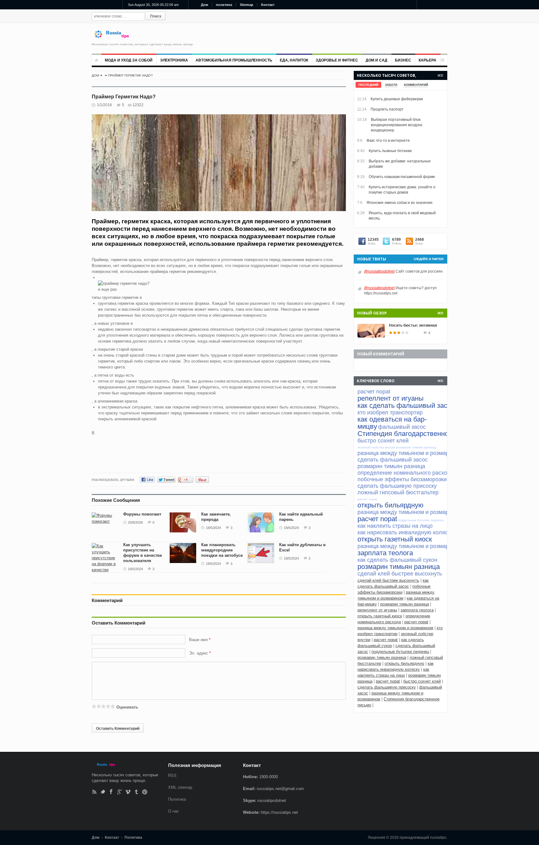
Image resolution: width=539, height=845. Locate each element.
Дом (204, 5)
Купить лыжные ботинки (390, 151)
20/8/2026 (135, 522)
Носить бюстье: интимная (413, 325)
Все (440, 75)
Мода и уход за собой (129, 60)
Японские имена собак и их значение (400, 202)
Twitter (102, 791)
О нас (173, 811)
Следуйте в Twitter (428, 259)
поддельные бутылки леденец (400, 651)
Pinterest (145, 791)
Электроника (174, 60)
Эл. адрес (198, 653)
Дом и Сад (376, 60)
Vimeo (128, 791)
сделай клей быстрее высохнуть (388, 580)
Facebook (111, 791)
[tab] (368, 85)
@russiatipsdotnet (379, 271)
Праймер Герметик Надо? (130, 75)
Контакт (267, 5)
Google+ (119, 791)
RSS (94, 791)
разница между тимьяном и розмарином (395, 627)
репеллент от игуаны (377, 610)
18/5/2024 (213, 528)
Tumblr (136, 791)
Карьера (427, 60)
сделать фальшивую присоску (386, 687)
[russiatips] (114, 36)
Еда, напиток (294, 60)
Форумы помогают (142, 514)
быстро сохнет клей (422, 681)
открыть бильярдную (404, 663)
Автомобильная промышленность (234, 60)
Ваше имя (199, 639)
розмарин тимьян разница (404, 604)
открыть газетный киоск (379, 616)
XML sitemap (180, 787)
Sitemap (246, 5)
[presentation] (368, 85)
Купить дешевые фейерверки (397, 99)
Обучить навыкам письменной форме (402, 177)
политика (224, 5)
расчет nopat (416, 622)
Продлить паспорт (387, 109)
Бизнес (403, 60)
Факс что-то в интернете (388, 140)
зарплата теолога (417, 610)
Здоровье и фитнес (337, 60)
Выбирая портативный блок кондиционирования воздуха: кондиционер (397, 124)
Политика (177, 799)
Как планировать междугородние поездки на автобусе (222, 550)
